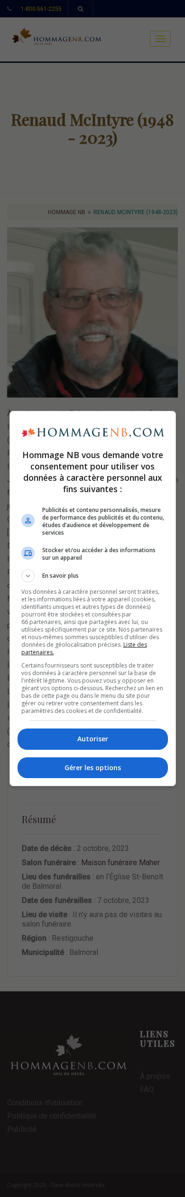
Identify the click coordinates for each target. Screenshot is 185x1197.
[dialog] (92, 598)
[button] (92, 575)
